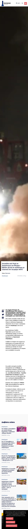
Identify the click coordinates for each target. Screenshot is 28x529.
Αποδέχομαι (9, 518)
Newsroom (7, 273)
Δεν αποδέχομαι (10, 522)
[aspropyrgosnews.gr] (6, 5)
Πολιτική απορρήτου (11, 525)
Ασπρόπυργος (5, 275)
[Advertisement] (14, 293)
